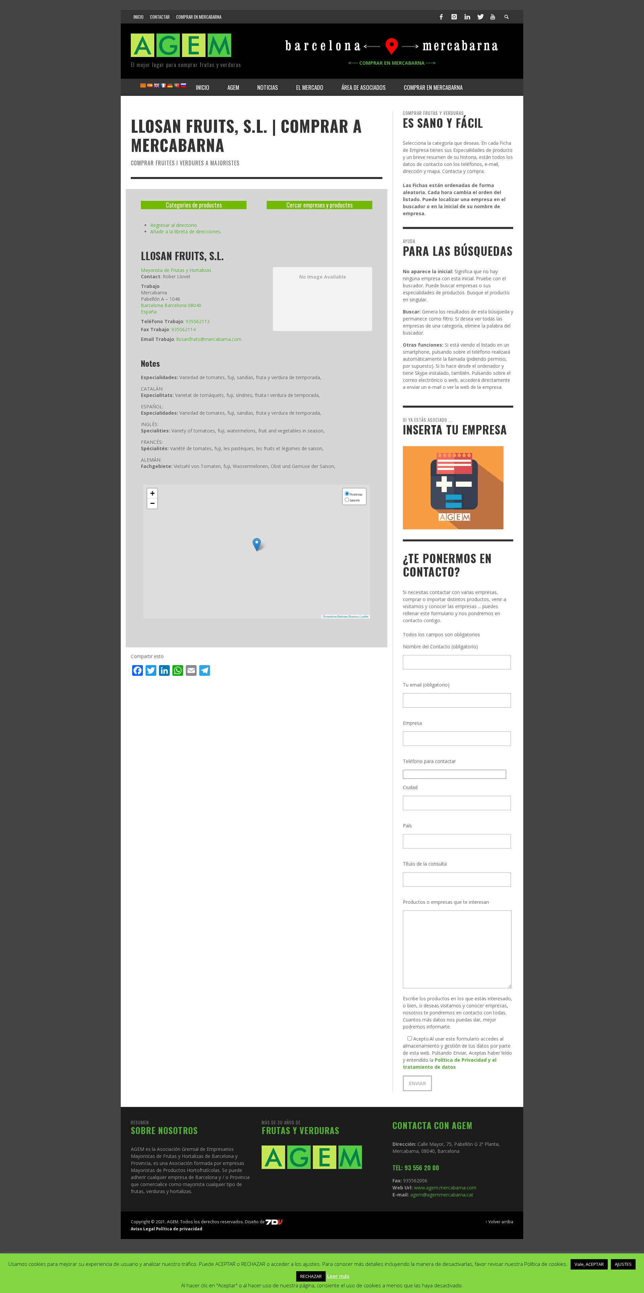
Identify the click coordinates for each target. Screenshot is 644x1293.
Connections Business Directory (341, 616)
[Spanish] (150, 85)
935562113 (197, 321)
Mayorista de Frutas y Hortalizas (176, 270)
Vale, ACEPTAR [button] (589, 1264)
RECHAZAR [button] (311, 1276)
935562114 (183, 329)
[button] (257, 544)
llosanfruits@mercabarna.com (208, 339)
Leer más (338, 1276)
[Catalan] (143, 85)
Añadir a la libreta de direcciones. (185, 231)
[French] (163, 85)
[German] (170, 85)
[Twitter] (480, 16)
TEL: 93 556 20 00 (415, 1167)
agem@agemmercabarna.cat (441, 1194)
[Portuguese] (176, 85)
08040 (194, 305)
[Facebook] (441, 16)
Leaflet (364, 616)
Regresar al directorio (173, 225)
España (149, 311)
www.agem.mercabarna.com (445, 1187)
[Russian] (183, 85)
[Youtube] (492, 16)
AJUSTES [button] (623, 1264)
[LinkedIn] (467, 16)
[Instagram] (454, 16)
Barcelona (152, 305)
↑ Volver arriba (499, 1221)
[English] (156, 85)
